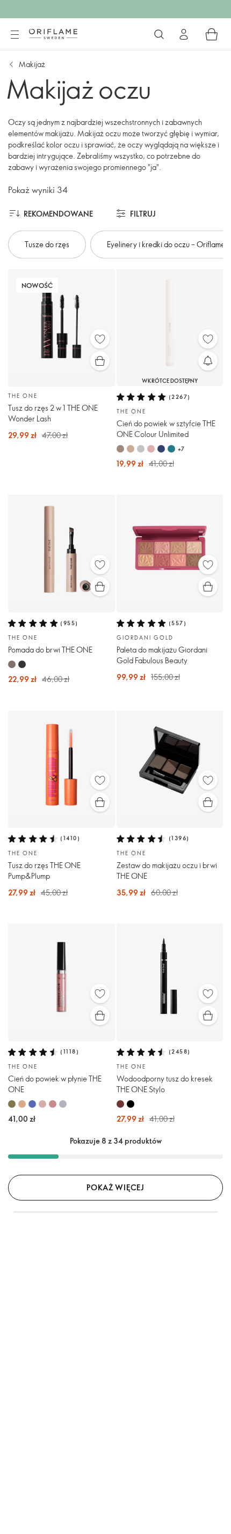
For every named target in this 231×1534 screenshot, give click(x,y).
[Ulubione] (100, 339)
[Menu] (14, 34)
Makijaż (32, 64)
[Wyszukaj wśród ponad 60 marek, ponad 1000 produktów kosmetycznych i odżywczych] (159, 34)
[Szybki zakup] (100, 360)
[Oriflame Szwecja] (53, 34)
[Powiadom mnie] (208, 360)
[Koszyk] (211, 34)
